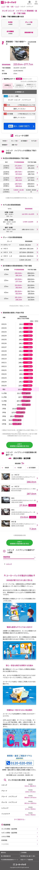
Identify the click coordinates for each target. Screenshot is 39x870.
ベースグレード (6, 245)
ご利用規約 (23, 852)
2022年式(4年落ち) (6, 185)
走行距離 (10, 114)
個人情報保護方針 (6, 856)
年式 (8, 105)
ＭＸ (2, 260)
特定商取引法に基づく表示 (27, 856)
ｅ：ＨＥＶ (4, 248)
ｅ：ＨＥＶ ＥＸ (6, 252)
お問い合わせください (28, 229)
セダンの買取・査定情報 (9, 833)
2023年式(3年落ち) (6, 179)
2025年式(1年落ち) (6, 167)
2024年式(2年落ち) (6, 173)
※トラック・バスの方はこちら (29, 81)
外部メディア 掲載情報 (26, 860)
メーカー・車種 (13, 96)
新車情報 (4, 840)
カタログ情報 (5, 836)
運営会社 (3, 852)
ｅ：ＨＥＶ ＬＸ (6, 256)
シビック (9, 564)
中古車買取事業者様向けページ (9, 860)
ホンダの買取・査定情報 (9, 829)
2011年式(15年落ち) (6, 191)
